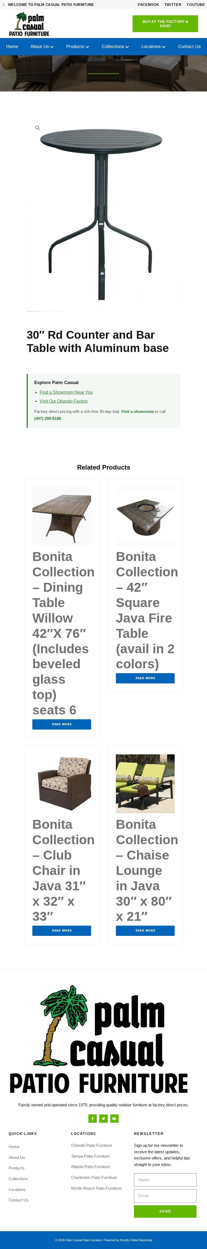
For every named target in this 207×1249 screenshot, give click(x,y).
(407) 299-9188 (47, 418)
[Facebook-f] (92, 1118)
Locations (17, 1189)
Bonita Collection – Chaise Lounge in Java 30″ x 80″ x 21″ (147, 870)
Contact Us (19, 1200)
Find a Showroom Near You (66, 392)
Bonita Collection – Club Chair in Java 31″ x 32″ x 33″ (63, 870)
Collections (18, 1178)
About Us (17, 1157)
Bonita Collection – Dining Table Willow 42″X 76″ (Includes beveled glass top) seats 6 (63, 633)
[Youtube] (114, 1118)
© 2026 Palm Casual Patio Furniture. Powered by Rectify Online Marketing (103, 1240)
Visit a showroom (137, 411)
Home (14, 1146)
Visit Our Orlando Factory (64, 401)
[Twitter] (103, 1118)
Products (17, 1168)
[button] (165, 23)
